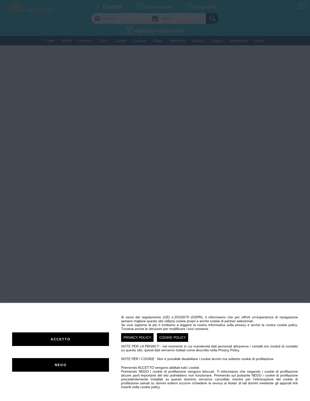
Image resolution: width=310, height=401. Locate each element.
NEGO (61, 365)
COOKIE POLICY (172, 337)
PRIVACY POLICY (137, 337)
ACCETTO (60, 339)
